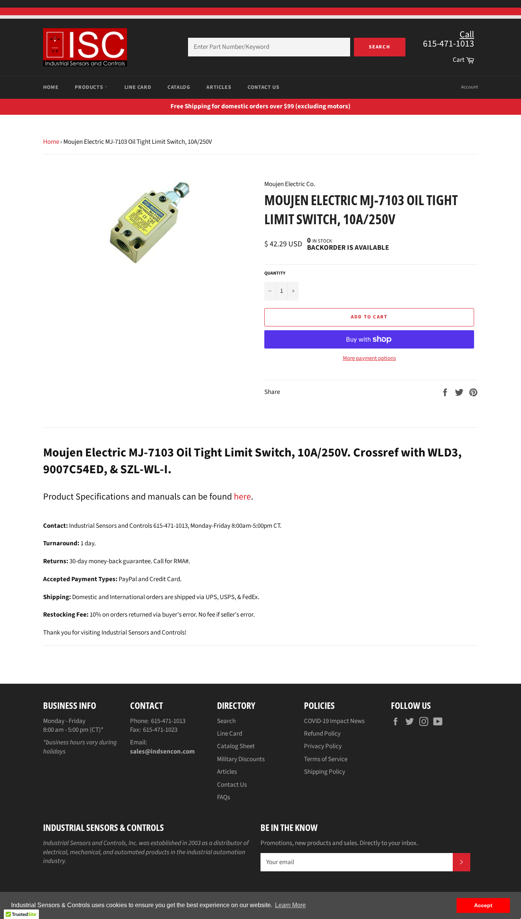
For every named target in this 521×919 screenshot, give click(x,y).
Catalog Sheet (236, 746)
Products (89, 87)
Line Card (137, 87)
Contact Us (263, 87)
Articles (218, 87)
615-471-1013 (168, 721)
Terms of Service (325, 759)
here (242, 496)
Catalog (178, 87)
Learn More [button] (290, 905)
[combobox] (269, 47)
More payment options (369, 358)
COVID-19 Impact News (334, 721)
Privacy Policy (323, 746)
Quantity (274, 273)
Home (50, 87)
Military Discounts (241, 759)
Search (380, 46)
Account (469, 87)
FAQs (223, 797)
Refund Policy (322, 733)
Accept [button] (483, 905)
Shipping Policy (324, 771)
